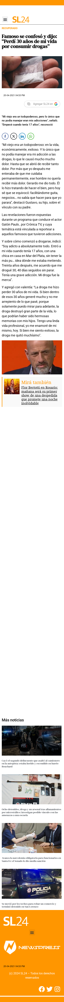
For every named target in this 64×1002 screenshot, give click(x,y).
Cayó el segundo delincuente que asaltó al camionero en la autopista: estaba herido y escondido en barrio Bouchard (31, 763)
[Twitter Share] (13, 136)
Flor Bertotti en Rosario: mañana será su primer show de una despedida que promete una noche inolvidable (39, 395)
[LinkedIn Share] (22, 136)
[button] (5, 19)
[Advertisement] (32, 564)
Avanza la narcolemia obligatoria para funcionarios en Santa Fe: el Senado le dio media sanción (31, 859)
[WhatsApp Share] (30, 136)
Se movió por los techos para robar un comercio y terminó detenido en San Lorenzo (29, 905)
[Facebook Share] (5, 136)
